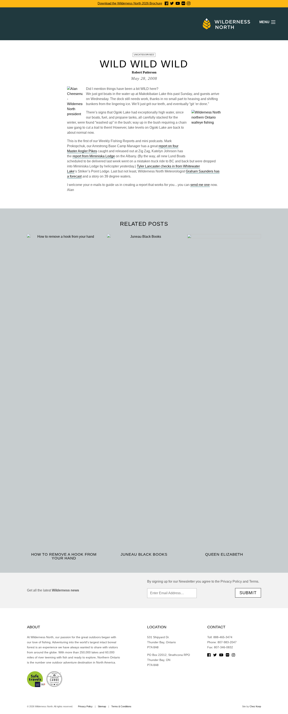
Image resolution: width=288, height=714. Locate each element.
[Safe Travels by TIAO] (36, 679)
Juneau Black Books (144, 554)
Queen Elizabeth (224, 554)
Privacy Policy (85, 706)
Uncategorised (144, 54)
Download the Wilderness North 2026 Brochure (130, 3)
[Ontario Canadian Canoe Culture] (54, 679)
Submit (248, 592)
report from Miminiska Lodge (94, 156)
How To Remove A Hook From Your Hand (64, 556)
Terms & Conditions (121, 706)
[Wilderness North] (226, 23)
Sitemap (102, 706)
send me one (200, 185)
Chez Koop (255, 706)
